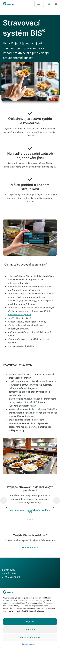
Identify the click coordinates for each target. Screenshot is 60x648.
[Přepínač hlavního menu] (49, 4)
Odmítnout (30, 629)
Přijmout (30, 621)
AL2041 (33, 405)
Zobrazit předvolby (30, 637)
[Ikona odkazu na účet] (56, 4)
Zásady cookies (28, 644)
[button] (27, 519)
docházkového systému (19, 314)
